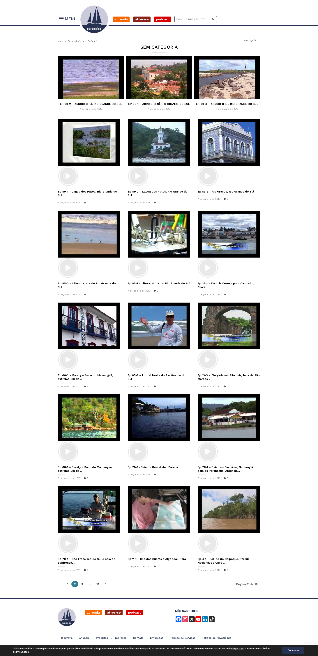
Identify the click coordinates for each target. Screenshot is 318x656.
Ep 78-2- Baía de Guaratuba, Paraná (153, 467)
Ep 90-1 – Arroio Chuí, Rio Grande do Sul (159, 104)
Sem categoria (76, 41)
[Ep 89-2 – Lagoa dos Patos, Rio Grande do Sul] (159, 153)
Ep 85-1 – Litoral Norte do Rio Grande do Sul (159, 283)
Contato (138, 637)
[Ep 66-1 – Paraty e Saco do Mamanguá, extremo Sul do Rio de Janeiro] (89, 428)
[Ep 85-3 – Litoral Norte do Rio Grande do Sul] (89, 245)
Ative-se (142, 19)
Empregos (156, 637)
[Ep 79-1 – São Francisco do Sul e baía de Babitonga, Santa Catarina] (89, 520)
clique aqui (237, 648)
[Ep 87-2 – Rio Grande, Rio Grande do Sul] (229, 153)
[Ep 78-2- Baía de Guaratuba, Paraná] (159, 428)
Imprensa (120, 637)
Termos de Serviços (182, 637)
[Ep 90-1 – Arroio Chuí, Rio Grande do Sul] (159, 91)
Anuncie (84, 637)
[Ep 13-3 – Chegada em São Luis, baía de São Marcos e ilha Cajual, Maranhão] (229, 337)
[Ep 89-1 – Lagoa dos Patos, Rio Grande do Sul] (89, 153)
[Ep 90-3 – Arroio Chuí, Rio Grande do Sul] (227, 91)
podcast (134, 612)
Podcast (162, 19)
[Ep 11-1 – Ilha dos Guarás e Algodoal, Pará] (159, 520)
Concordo (293, 650)
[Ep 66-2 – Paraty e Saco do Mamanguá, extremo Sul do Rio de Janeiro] (89, 337)
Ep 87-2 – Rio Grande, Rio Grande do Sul (226, 191)
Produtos (102, 637)
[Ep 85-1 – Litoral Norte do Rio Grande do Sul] (159, 245)
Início (60, 41)
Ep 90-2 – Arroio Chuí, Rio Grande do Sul (91, 104)
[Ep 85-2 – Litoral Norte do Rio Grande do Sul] (159, 337)
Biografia (67, 637)
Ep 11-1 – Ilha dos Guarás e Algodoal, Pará (157, 559)
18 (98, 584)
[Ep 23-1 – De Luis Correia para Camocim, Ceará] (229, 245)
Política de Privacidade (216, 637)
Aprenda (121, 19)
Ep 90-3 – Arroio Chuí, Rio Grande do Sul (227, 104)
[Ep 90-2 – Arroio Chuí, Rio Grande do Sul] (91, 91)
